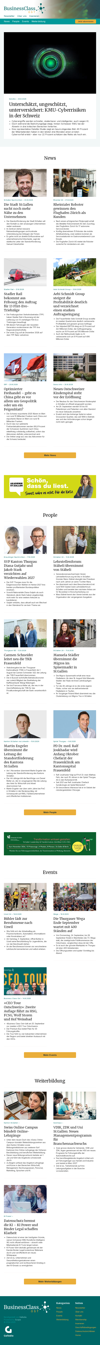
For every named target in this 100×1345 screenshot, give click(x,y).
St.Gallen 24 (58, 557)
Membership (81, 1319)
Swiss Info (57, 384)
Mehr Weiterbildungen (50, 1281)
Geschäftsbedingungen (85, 1327)
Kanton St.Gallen (11, 1123)
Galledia (23, 1317)
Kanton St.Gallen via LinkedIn (16, 741)
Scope (18, 1320)
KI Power (7, 1216)
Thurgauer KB (10, 650)
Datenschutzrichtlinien (85, 1331)
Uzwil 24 (7, 914)
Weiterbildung (38, 21)
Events (25, 21)
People (15, 21)
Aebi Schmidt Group (62, 289)
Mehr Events (50, 1055)
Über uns (22, 16)
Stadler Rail (9, 289)
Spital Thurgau (59, 741)
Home (78, 1335)
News (7, 21)
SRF (5, 384)
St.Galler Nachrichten (13, 200)
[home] (50, 6)
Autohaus (57, 1123)
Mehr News (50, 455)
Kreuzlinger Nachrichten (14, 557)
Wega (55, 914)
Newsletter (9, 16)
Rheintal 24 (58, 200)
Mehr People (50, 812)
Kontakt (78, 1315)
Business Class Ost (12, 998)
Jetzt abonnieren (85, 21)
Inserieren (34, 16)
